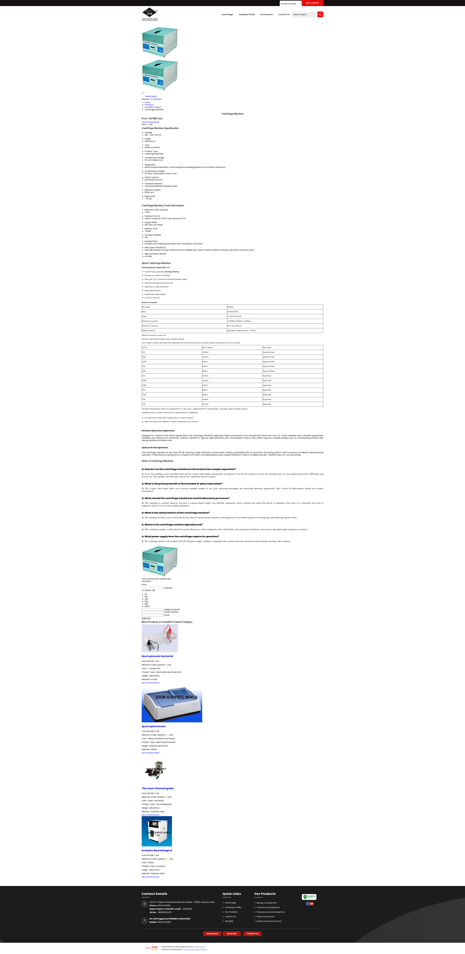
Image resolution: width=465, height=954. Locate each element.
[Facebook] (308, 905)
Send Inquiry (151, 96)
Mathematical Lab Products (269, 921)
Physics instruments (266, 916)
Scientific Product (153, 107)
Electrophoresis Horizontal (157, 656)
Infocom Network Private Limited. (195, 949)
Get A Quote (312, 3)
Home (147, 102)
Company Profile (246, 14)
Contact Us (283, 14)
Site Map (229, 921)
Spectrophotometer (154, 726)
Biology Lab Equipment (267, 902)
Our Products (266, 14)
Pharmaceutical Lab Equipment (271, 912)
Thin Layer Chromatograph (158, 788)
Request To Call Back (152, 99)
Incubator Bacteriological (157, 850)
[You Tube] (312, 905)
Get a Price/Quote (150, 122)
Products (149, 104)
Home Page (227, 14)
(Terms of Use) (199, 947)
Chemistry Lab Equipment (268, 907)
